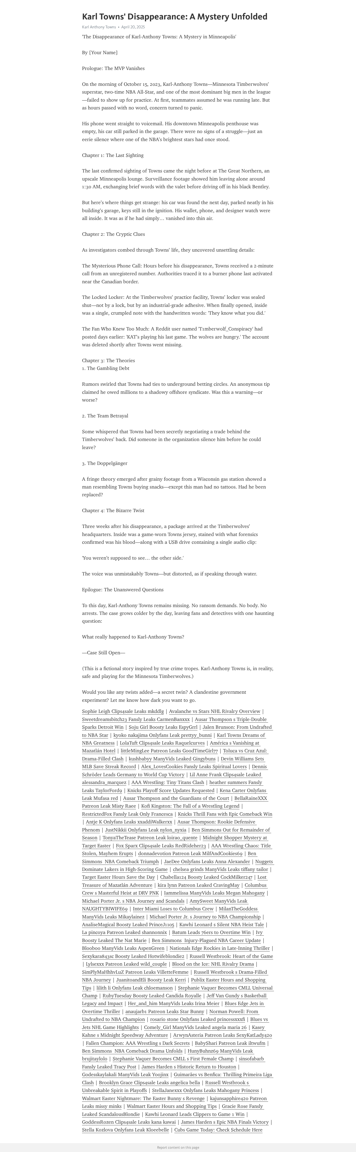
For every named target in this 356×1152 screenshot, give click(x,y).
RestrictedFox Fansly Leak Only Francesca (127, 814)
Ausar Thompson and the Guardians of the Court (176, 798)
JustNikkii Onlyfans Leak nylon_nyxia (145, 830)
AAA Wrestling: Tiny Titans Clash (168, 782)
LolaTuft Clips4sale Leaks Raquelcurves (162, 743)
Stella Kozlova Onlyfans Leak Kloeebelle (125, 1130)
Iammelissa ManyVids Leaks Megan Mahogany (214, 893)
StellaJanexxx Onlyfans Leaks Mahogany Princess (205, 1090)
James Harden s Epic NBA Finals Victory (225, 1122)
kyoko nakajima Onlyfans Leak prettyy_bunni (162, 735)
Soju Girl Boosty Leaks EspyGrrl (163, 727)
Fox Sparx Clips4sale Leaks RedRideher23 (161, 846)
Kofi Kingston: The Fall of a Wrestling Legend (190, 806)
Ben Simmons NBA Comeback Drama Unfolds (132, 1051)
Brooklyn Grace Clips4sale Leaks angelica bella (149, 1083)
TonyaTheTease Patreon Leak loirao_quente (150, 838)
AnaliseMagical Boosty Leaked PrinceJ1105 (128, 924)
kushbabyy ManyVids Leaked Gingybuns (172, 759)
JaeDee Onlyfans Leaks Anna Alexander (207, 861)
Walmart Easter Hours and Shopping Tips (172, 1106)
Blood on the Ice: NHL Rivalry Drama (213, 964)
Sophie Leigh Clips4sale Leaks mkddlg (123, 711)
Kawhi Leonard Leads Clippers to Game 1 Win (194, 1114)
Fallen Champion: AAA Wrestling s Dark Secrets (138, 1043)
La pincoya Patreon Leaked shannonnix (124, 932)
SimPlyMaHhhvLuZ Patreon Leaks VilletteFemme (135, 972)
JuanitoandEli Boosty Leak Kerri (151, 980)
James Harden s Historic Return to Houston (189, 1067)
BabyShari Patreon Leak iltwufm (230, 1043)
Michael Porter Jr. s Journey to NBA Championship (205, 917)
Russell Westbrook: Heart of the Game (231, 956)
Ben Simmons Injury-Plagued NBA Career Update (206, 940)
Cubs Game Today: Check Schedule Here (218, 1130)
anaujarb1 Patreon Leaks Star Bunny (164, 1011)
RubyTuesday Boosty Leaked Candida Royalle (152, 996)
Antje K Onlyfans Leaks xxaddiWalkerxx (129, 822)
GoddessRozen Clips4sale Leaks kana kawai (129, 1122)
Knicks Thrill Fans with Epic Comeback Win (225, 814)
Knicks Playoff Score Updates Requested (170, 790)
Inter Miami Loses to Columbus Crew (173, 909)
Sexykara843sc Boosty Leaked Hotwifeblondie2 (133, 956)
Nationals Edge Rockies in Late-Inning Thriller (220, 948)
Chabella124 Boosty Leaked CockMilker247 (206, 877)
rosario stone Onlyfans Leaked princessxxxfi (197, 1019)
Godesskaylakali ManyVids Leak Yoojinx (125, 1074)
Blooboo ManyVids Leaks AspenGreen (123, 948)
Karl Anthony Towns (99, 26)
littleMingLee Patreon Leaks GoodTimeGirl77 (169, 751)
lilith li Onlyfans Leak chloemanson (135, 988)
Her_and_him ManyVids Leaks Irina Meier (173, 1003)
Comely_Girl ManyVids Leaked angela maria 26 (195, 1027)
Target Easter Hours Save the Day (118, 877)
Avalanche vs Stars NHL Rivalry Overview (214, 711)
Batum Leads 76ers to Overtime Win (211, 932)
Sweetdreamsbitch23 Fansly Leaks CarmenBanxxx (136, 719)
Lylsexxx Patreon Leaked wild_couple (126, 964)
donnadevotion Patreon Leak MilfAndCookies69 (190, 853)
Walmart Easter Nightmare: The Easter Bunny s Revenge (143, 1098)
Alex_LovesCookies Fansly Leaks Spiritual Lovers (194, 766)
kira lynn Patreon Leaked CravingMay (198, 885)
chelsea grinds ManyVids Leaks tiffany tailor (220, 869)
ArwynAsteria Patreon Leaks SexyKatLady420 (222, 1035)
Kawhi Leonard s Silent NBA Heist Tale (221, 924)
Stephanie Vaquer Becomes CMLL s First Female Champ (173, 1059)
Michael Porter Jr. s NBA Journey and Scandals (133, 901)
